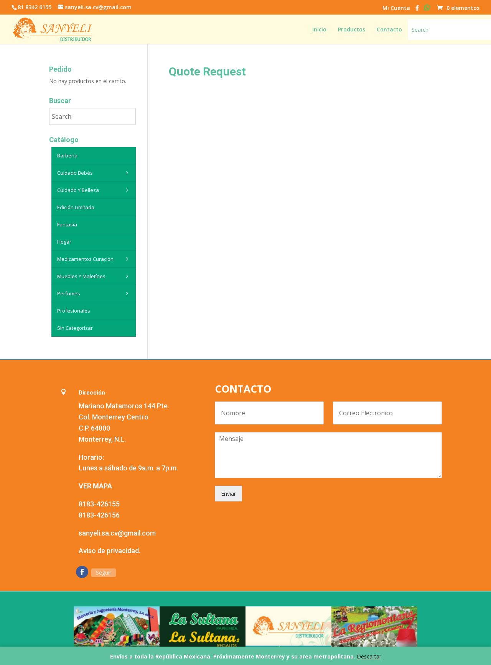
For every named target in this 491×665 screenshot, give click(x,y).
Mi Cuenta (396, 8)
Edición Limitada (75, 207)
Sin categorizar (75, 327)
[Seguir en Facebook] (82, 572)
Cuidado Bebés (75, 172)
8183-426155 (99, 504)
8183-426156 (99, 515)
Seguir (103, 572)
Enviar (228, 493)
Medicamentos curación (85, 259)
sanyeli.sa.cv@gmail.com (117, 533)
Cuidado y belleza (78, 190)
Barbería (67, 155)
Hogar (64, 241)
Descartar (369, 656)
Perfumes (68, 293)
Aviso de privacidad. (109, 551)
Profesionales (73, 310)
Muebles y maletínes (81, 276)
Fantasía (67, 224)
